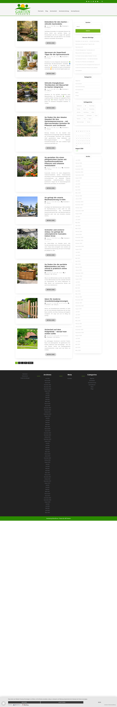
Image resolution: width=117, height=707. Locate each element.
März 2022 (78, 293)
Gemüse (78, 112)
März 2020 (78, 350)
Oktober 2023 (78, 243)
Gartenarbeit (53, 11)
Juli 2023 (77, 252)
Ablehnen (24, 702)
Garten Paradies (63, 303)
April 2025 (77, 189)
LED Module (89, 115)
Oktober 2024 (78, 207)
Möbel (76, 92)
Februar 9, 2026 (50, 201)
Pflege (77, 95)
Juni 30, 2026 (49, 26)
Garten (84, 109)
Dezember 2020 (79, 329)
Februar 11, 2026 (50, 167)
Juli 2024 (77, 216)
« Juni (76, 150)
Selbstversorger (80, 122)
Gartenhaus (91, 109)
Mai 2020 (77, 344)
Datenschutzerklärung (112, 704)
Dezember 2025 (79, 169)
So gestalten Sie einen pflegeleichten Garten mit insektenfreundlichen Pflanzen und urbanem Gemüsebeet (55, 161)
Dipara (57, 26)
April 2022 (77, 291)
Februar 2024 (78, 231)
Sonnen (88, 122)
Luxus (96, 115)
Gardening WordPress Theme (54, 518)
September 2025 (79, 175)
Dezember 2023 (79, 237)
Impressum (24, 373)
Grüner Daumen (80, 115)
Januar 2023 (78, 270)
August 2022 (78, 279)
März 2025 (78, 192)
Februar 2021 (78, 323)
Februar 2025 (78, 195)
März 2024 (78, 228)
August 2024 (78, 213)
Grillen (93, 112)
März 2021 (78, 320)
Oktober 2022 (78, 276)
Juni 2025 (77, 184)
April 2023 (77, 261)
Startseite (40, 11)
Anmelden (70, 378)
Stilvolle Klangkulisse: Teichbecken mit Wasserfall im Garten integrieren (56, 85)
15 (25, 362)
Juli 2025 (77, 181)
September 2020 (79, 332)
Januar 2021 (78, 326)
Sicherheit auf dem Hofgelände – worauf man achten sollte (56, 332)
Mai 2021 (77, 317)
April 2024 (77, 225)
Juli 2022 (77, 282)
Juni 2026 (77, 160)
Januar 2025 (78, 198)
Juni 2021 (77, 314)
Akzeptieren (61, 702)
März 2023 (78, 264)
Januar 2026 (78, 166)
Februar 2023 (78, 267)
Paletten (79, 118)
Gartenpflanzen (75, 11)
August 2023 (78, 249)
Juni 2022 (77, 285)
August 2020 (78, 335)
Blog (47, 11)
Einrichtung (91, 105)
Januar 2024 (78, 234)
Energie (78, 109)
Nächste (30, 362)
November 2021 (79, 299)
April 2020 (77, 347)
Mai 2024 (77, 222)
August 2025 (78, 178)
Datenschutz (25, 376)
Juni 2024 (77, 219)
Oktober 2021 (78, 302)
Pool (85, 118)
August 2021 (78, 308)
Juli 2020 (77, 338)
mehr (99, 702)
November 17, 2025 (51, 303)
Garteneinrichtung (64, 11)
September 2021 (79, 305)
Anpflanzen (79, 105)
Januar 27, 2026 (50, 238)
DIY (85, 105)
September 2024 (79, 210)
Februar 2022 (78, 296)
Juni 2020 (77, 341)
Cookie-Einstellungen (25, 378)
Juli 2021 (77, 311)
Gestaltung (86, 112)
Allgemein (77, 80)
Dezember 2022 (79, 273)
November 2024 (79, 204)
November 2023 (79, 240)
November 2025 (79, 172)
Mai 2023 (77, 258)
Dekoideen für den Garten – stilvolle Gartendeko (87, 41)
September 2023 (79, 246)
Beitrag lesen (51, 43)
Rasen (90, 118)
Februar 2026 (78, 163)
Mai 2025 (77, 186)
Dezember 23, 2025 (51, 272)
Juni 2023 (77, 255)
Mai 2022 (77, 288)
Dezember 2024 (79, 201)
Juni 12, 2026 (49, 127)
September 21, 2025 (51, 335)
